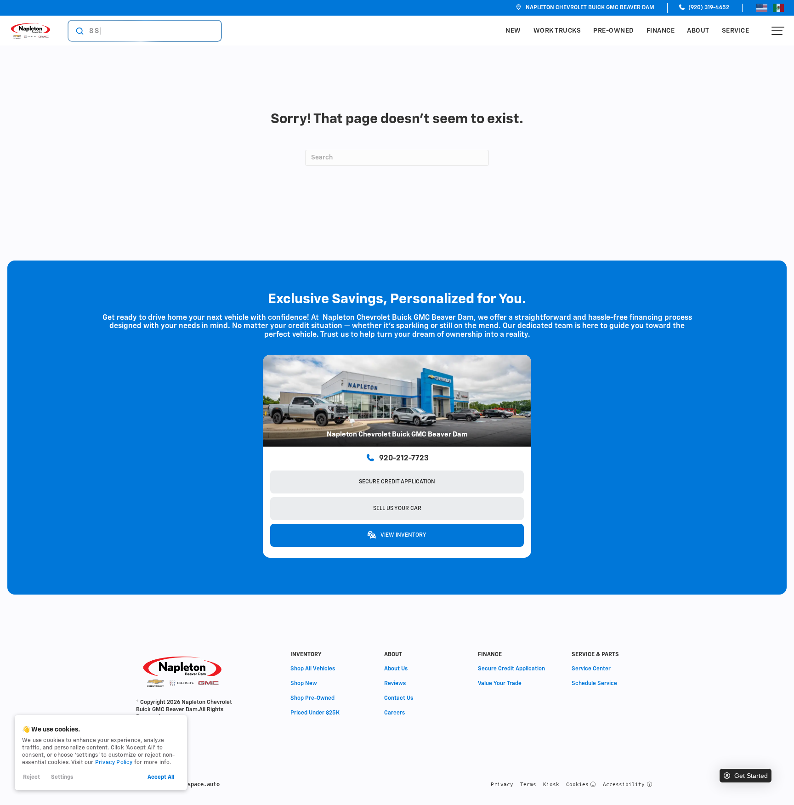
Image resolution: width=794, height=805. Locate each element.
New (513, 31)
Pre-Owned (613, 31)
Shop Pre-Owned (312, 698)
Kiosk (551, 785)
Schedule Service (594, 683)
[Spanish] (778, 8)
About (698, 31)
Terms (528, 785)
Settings (62, 777)
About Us (396, 669)
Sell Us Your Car (397, 508)
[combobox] (135, 31)
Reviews (395, 683)
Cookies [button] (577, 785)
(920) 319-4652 (708, 8)
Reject (31, 777)
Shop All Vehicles (312, 669)
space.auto (203, 784)
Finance (661, 31)
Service (735, 31)
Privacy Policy (114, 762)
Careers (394, 713)
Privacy (502, 785)
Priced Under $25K (315, 713)
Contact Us (398, 698)
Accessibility (624, 785)
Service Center (591, 669)
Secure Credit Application (397, 482)
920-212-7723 (404, 458)
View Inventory (403, 535)
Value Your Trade (500, 683)
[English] (761, 8)
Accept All (160, 777)
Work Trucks (557, 31)
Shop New (303, 683)
